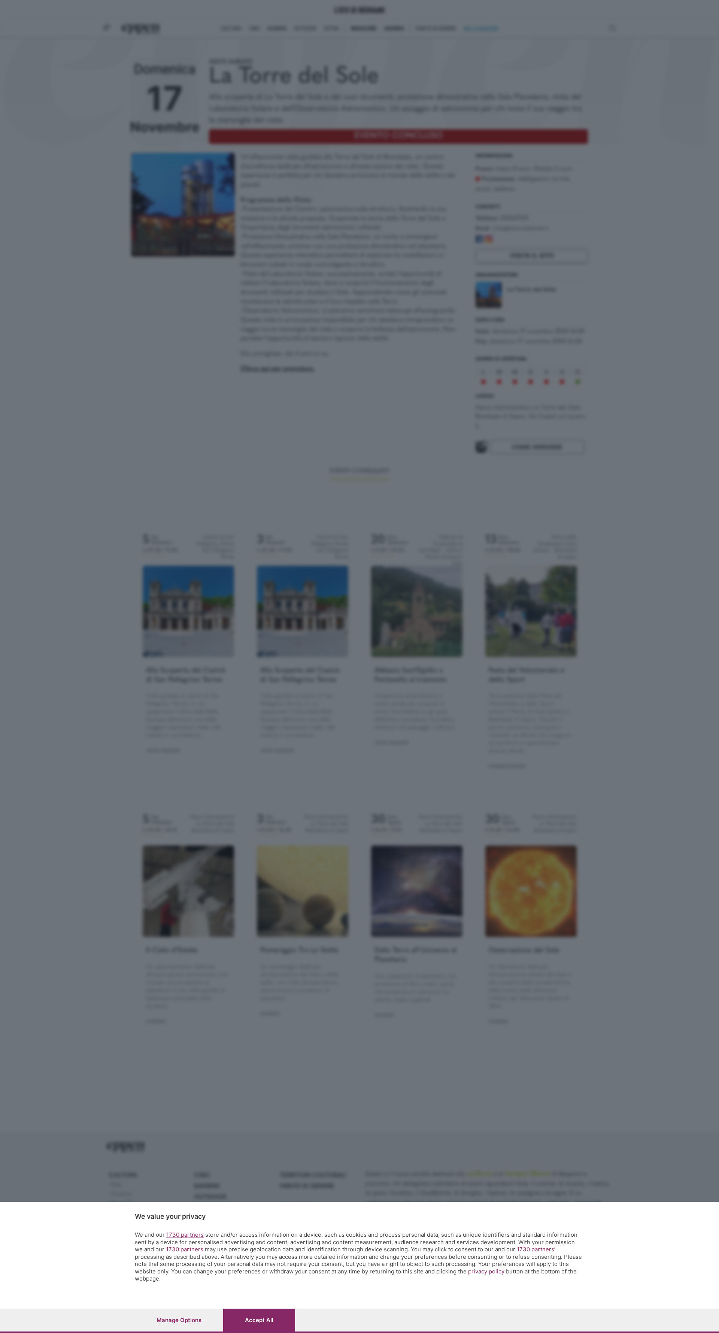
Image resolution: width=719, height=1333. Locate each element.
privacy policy (486, 1271)
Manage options (179, 1320)
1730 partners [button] (185, 1234)
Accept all (259, 1320)
